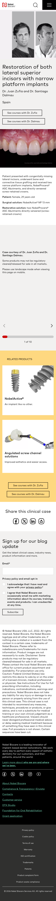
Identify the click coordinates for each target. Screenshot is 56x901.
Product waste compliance (28, 882)
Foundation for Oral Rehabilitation (22, 810)
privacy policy (34, 587)
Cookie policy (28, 836)
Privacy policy (28, 830)
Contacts (7, 794)
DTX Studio (8, 805)
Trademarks (28, 862)
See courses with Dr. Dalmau (23, 121)
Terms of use (28, 843)
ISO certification (28, 856)
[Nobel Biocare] (7, 5)
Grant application (12, 816)
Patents (28, 869)
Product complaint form (28, 875)
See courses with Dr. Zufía (22, 112)
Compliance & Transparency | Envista (23, 788)
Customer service (12, 799)
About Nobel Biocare (14, 783)
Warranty (28, 849)
